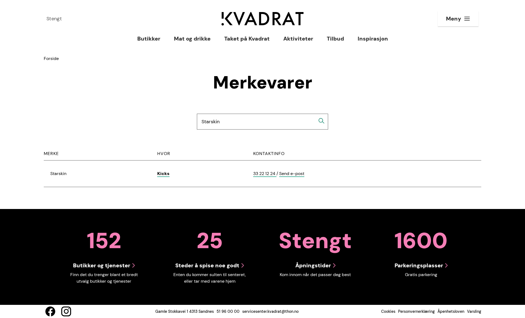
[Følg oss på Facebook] (50, 311)
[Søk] (321, 121)
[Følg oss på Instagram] (66, 311)
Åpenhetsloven (451, 311)
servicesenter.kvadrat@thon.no (270, 311)
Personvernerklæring (416, 311)
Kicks (163, 173)
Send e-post (291, 174)
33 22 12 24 (264, 174)
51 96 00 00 (228, 311)
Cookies (388, 311)
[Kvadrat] (262, 18)
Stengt (54, 18)
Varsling (474, 311)
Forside (51, 58)
